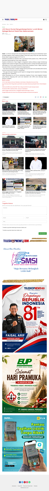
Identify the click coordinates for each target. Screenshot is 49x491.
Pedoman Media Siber (28, 486)
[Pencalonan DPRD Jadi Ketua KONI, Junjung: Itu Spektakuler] (9, 121)
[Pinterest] (25, 482)
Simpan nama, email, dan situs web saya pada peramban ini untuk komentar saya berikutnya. (22, 224)
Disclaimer (14, 486)
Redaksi (6, 33)
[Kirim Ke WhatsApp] (46, 97)
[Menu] (3, 19)
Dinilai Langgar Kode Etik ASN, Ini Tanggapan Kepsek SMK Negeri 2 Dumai (18, 90)
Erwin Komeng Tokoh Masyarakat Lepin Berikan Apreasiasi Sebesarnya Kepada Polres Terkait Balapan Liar (24, 84)
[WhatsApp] (29, 482)
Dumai (3, 27)
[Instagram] (27, 482)
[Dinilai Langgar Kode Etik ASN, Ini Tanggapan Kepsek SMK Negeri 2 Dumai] (24, 121)
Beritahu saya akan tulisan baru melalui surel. (12, 230)
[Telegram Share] (43, 97)
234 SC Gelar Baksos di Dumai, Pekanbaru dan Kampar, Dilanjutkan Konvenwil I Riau (20, 82)
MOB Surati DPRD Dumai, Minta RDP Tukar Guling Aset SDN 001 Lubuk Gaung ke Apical (20, 87)
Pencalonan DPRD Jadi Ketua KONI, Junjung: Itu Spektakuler (15, 88)
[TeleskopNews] (10, 19)
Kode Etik (20, 486)
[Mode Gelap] (44, 20)
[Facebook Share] (36, 97)
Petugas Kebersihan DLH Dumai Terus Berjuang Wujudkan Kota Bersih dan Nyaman (20, 92)
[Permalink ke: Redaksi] (3, 33)
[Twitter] (22, 482)
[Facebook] (20, 482)
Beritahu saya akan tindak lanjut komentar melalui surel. (14, 227)
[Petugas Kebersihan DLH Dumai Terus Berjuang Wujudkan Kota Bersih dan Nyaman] (40, 121)
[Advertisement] (24, 9)
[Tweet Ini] (38, 97)
